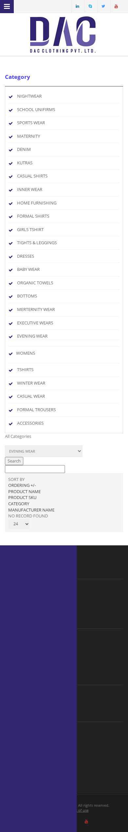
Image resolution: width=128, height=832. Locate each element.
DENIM (24, 149)
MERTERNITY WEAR (36, 309)
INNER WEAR (29, 189)
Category (18, 504)
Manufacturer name (31, 510)
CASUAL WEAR (31, 396)
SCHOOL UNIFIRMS (36, 109)
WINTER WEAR (31, 383)
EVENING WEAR (32, 336)
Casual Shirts (32, 176)
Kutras (24, 163)
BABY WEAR (28, 269)
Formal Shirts (33, 216)
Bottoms (27, 296)
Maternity (28, 136)
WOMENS (25, 353)
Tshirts (25, 369)
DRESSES (25, 256)
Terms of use (78, 810)
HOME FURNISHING (36, 203)
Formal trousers (36, 410)
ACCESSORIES (30, 423)
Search (14, 461)
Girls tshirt (30, 229)
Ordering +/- (22, 485)
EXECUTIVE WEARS (35, 323)
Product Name (24, 491)
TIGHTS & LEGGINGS (37, 243)
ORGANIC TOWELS (35, 283)
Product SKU (22, 497)
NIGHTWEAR (29, 96)
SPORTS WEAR (31, 123)
